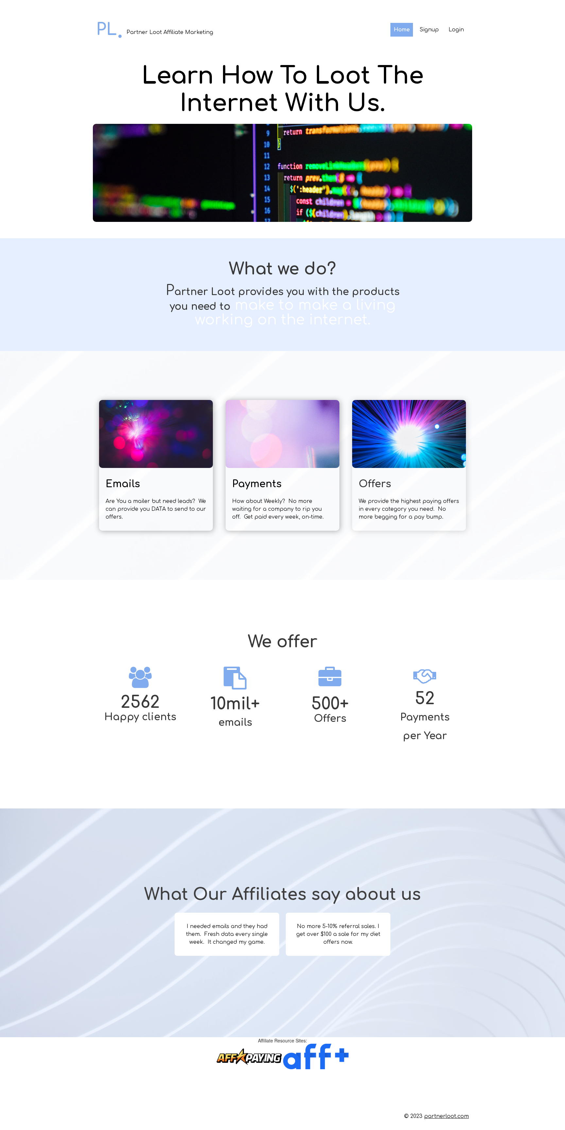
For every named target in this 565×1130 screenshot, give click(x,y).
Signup (429, 30)
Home (402, 30)
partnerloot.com (446, 1116)
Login (456, 30)
